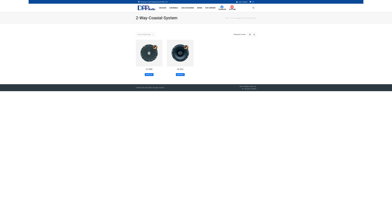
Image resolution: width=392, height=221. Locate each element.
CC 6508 (149, 69)
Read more (149, 74)
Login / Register (243, 2)
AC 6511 (180, 69)
